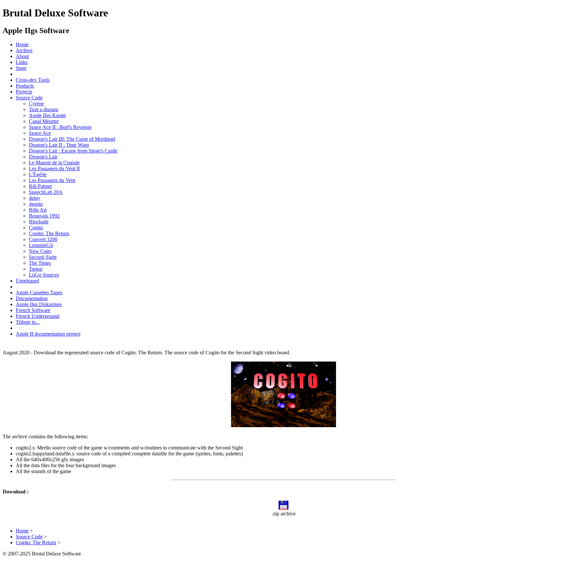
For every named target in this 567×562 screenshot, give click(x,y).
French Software (33, 310)
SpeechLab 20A (46, 192)
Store (21, 68)
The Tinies (40, 263)
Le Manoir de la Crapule (54, 162)
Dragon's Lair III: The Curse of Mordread (72, 139)
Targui (35, 269)
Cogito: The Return (49, 233)
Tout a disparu (43, 109)
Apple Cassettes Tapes (39, 292)
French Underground (37, 316)
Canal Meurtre (44, 121)
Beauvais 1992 (44, 216)
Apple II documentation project (48, 334)
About (22, 56)
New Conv (40, 251)
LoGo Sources (44, 275)
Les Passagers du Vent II (54, 168)
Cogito (36, 227)
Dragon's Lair (43, 156)
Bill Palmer (40, 186)
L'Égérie (38, 174)
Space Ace (40, 133)
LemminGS (41, 245)
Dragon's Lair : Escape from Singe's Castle (73, 151)
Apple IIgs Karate (47, 115)
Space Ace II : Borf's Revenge (60, 127)
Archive (24, 50)
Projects (24, 91)
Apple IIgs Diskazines (39, 304)
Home (22, 44)
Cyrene (36, 103)
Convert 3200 (43, 239)
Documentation (32, 298)
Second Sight (42, 257)
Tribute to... (28, 322)
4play (34, 198)
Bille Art (38, 210)
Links (22, 62)
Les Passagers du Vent (52, 180)
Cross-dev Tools (33, 80)
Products (25, 86)
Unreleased (27, 280)
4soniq (36, 204)
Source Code (29, 97)
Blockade (39, 221)
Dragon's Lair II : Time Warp (59, 145)
